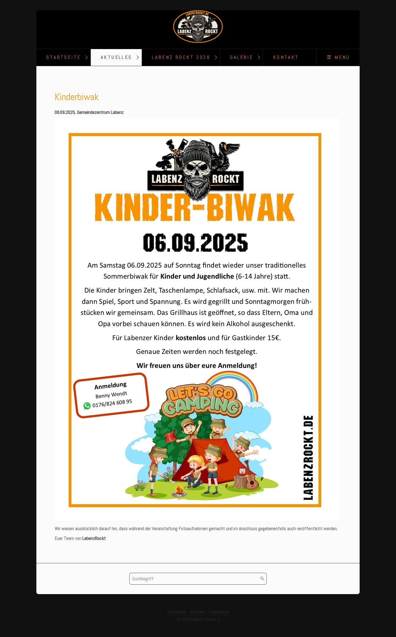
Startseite (63, 57)
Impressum (219, 612)
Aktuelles (116, 57)
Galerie (241, 57)
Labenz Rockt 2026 (181, 57)
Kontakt (286, 57)
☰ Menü (338, 57)
